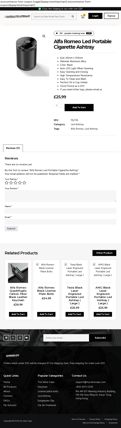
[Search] (73, 17)
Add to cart (79, 107)
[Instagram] (20, 338)
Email (8, 217)
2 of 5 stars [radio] (11, 183)
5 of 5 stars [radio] (24, 183)
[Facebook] (6, 338)
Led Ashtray (77, 124)
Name (8, 206)
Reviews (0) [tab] (13, 148)
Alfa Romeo (77, 128)
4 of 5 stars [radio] (20, 183)
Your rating (11, 179)
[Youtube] (26, 338)
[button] (88, 20)
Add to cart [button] (18, 314)
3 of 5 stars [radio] (15, 183)
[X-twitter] (13, 338)
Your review (12, 188)
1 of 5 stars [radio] (7, 183)
